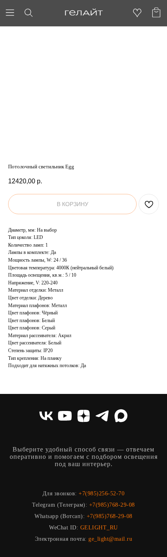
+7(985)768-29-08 (112, 505)
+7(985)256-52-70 (101, 493)
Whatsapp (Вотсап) (58, 516)
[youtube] (65, 416)
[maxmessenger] (121, 416)
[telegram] (102, 416)
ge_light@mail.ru (110, 539)
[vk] (46, 416)
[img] (84, 12)
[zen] (83, 416)
